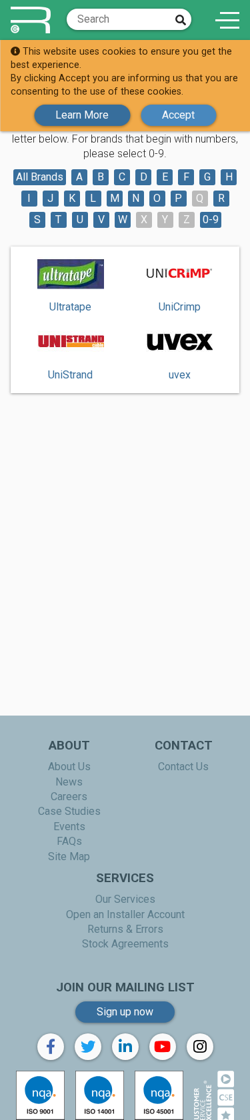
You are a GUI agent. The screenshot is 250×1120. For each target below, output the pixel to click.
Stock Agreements (125, 943)
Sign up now (125, 1011)
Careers (69, 796)
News (69, 782)
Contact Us (183, 766)
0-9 (211, 219)
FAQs (69, 841)
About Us (69, 766)
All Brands (39, 177)
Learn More (82, 115)
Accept (178, 115)
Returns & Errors (125, 929)
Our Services (125, 899)
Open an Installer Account (125, 914)
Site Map (69, 856)
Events (69, 826)
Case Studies (69, 811)
